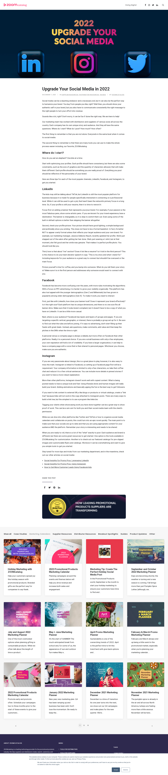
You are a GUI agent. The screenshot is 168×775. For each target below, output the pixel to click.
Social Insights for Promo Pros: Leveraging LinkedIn (66, 460)
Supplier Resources (70, 95)
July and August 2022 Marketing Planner (19, 633)
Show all (7, 534)
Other (152, 534)
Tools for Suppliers (67, 753)
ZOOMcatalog (118, 95)
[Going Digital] (84, 507)
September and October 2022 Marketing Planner (143, 570)
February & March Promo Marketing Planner (144, 633)
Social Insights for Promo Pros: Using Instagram (65, 464)
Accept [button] (116, 770)
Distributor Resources (89, 95)
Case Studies (20, 534)
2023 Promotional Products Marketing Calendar (63, 570)
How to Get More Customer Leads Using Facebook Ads (68, 467)
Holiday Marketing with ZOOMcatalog (20, 570)
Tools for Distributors (68, 749)
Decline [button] (125, 770)
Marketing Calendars (39, 534)
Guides (103, 95)
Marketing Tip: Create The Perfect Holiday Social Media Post (103, 572)
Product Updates (138, 534)
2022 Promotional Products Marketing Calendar (22, 694)
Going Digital (130, 5)
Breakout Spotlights (108, 534)
